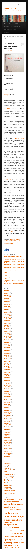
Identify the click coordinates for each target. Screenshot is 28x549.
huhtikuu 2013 (7, 394)
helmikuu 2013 (7, 398)
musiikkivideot (8, 522)
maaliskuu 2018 (7, 334)
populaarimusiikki (8, 530)
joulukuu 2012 (7, 401)
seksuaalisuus (8, 536)
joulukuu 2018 (7, 320)
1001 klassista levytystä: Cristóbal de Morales (11, 46)
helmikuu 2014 (7, 383)
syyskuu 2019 (7, 308)
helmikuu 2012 (7, 417)
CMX (5, 499)
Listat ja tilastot (7, 481)
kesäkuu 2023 (7, 295)
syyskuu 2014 (7, 374)
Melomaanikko (10, 8)
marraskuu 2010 (7, 426)
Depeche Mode (17, 499)
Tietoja (10, 23)
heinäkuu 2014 (7, 375)
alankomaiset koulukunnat (15, 239)
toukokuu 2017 (7, 344)
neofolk (21, 525)
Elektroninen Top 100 (9, 469)
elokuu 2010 (6, 431)
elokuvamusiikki (11, 501)
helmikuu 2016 (7, 356)
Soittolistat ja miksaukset (9, 490)
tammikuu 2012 (7, 418)
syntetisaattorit (18, 539)
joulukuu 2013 (7, 387)
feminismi (7, 504)
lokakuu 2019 (7, 306)
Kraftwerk (9, 513)
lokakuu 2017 (7, 341)
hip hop (13, 504)
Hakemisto (16, 23)
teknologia (8, 548)
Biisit (5, 466)
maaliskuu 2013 (7, 396)
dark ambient (9, 499)
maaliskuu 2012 (7, 415)
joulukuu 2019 (7, 304)
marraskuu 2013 (7, 388)
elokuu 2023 (6, 292)
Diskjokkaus (6, 468)
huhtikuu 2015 (7, 368)
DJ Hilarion (6, 26)
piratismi (15, 527)
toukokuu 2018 (7, 331)
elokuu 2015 (6, 364)
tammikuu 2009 (7, 450)
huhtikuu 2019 (7, 314)
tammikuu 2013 (7, 399)
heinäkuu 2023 (7, 293)
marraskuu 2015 (7, 360)
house (19, 504)
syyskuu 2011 (7, 423)
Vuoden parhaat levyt (9, 493)
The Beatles (16, 548)
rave (5, 534)
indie (22, 504)
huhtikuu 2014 (7, 380)
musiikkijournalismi (13, 519)
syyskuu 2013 (7, 391)
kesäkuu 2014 (7, 377)
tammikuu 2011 (7, 424)
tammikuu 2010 (7, 442)
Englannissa (21, 107)
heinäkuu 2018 (7, 328)
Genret (5, 471)
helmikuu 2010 (7, 440)
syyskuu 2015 (7, 363)
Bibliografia (6, 32)
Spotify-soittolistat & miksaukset (10, 29)
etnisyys (18, 501)
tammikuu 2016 (7, 358)
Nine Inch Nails (7, 528)
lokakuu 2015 (7, 361)
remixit (9, 534)
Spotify (7, 539)
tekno (16, 545)
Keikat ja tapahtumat (8, 474)
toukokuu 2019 (7, 312)
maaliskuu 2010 (7, 439)
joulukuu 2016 (7, 349)
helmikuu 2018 (7, 336)
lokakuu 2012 (7, 404)
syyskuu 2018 (7, 325)
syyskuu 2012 (7, 405)
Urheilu (5, 492)
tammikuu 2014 (7, 385)
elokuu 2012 (6, 407)
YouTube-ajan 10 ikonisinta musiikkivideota (14, 259)
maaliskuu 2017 (7, 347)
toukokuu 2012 (7, 412)
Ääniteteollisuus (7, 463)
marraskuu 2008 (7, 453)
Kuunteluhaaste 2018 (8, 477)
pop (20, 528)
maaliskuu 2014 (7, 382)
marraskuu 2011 (7, 421)
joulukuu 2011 (7, 420)
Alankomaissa (7, 108)
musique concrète (11, 524)
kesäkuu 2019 (7, 311)
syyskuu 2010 (7, 429)
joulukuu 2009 (7, 443)
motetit (7, 242)
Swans (13, 539)
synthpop (8, 542)
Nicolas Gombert (13, 242)
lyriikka (16, 513)
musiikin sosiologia (14, 516)
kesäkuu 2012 (7, 410)
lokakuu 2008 (7, 454)
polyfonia (19, 242)
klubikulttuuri (15, 510)
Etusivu (5, 23)
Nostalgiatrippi (7, 488)
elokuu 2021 (6, 300)
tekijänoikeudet (9, 545)
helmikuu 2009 (7, 448)
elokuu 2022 (6, 298)
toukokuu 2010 (7, 436)
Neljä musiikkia (7, 487)
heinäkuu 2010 (7, 432)
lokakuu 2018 (7, 323)
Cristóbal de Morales (8, 240)
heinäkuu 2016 (7, 352)
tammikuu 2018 (7, 338)
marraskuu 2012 (7, 402)
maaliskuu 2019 (7, 315)
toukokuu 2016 (7, 355)
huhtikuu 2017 (7, 345)
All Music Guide (7, 179)
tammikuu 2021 (7, 303)
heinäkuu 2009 (7, 447)
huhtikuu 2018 (7, 333)
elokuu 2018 (6, 326)
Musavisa (6, 484)
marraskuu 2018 (7, 322)
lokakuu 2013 (7, 390)
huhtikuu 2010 (7, 437)
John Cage (16, 507)
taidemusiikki (18, 542)
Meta (5, 482)
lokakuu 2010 (7, 428)
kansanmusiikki (7, 510)
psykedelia (14, 530)
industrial (7, 507)
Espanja (15, 240)
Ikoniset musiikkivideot (9, 473)
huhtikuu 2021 (7, 301)
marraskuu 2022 (7, 296)
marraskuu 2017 (7, 339)
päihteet (20, 530)
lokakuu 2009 (7, 445)
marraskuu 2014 (7, 371)
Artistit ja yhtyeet (8, 465)
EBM (5, 501)
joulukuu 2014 (7, 369)
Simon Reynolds (18, 536)
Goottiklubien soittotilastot (16, 26)
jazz (13, 507)
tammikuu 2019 (7, 319)
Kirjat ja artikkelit (8, 476)
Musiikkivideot (7, 485)
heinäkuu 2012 (7, 409)
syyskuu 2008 (7, 456)
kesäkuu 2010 (7, 434)
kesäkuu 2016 (7, 353)
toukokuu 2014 (7, 379)
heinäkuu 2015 (7, 366)
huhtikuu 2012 (7, 413)
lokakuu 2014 (7, 372)
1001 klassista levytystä (13, 238)
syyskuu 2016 (7, 350)
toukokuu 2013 (7, 393)
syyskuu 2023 (7, 290)
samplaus (17, 533)
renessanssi (6, 243)
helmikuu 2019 (7, 317)
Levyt (5, 479)
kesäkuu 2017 (7, 342)
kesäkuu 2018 (7, 330)
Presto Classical (7, 96)
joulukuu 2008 (7, 451)
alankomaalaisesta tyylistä (18, 138)
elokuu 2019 (6, 309)
